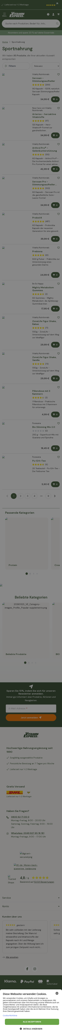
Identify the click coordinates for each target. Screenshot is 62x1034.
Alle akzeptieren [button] (32, 1021)
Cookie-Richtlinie (10, 1015)
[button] (31, 1028)
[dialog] (31, 1011)
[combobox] (57, 993)
